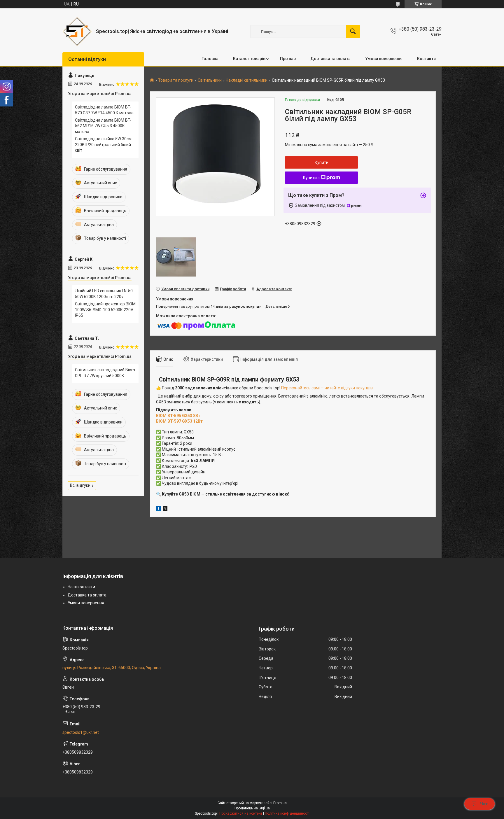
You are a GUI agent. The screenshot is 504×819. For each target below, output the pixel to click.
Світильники (210, 80)
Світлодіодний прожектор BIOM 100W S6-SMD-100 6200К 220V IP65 (105, 310)
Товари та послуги (175, 80)
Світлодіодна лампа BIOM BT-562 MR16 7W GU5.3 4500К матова (103, 126)
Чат (484, 804)
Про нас (288, 58)
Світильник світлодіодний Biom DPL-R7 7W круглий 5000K (105, 373)
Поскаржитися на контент (240, 813)
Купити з (311, 177)
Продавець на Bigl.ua (252, 808)
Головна (210, 58)
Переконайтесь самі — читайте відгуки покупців (327, 388)
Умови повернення (383, 58)
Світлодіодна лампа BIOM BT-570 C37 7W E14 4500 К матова (104, 110)
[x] (165, 509)
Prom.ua (280, 803)
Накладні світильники (246, 80)
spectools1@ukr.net (80, 732)
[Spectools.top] (77, 31)
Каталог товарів (249, 58)
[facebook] (158, 509)
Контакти (426, 58)
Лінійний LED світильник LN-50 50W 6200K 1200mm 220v (104, 293)
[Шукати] (353, 31)
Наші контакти (81, 586)
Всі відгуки (80, 485)
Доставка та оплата (330, 58)
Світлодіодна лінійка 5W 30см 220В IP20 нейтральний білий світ (103, 144)
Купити (321, 162)
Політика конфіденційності (287, 813)
